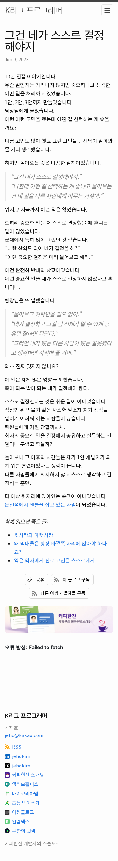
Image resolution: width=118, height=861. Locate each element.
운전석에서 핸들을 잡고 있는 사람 (40, 504)
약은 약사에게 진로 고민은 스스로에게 (54, 560)
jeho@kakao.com (24, 735)
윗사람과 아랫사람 (33, 535)
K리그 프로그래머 (33, 10)
